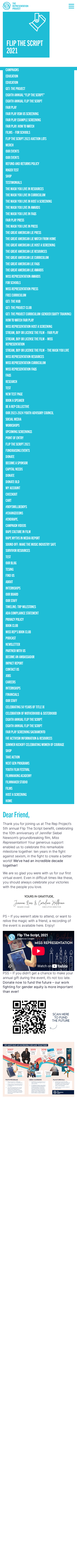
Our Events (12, 157)
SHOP (9, 750)
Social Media (13, 419)
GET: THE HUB (13, 301)
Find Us (10, 575)
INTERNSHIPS (13, 588)
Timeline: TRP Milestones (21, 606)
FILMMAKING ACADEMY (19, 775)
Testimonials (14, 182)
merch (10, 144)
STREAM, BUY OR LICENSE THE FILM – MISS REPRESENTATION (29, 341)
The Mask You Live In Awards (23, 207)
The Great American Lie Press (23, 232)
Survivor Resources (18, 550)
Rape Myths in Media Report (23, 537)
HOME (9, 800)
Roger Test (12, 169)
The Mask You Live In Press (22, 226)
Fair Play (11, 107)
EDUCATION (12, 76)
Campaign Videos (16, 525)
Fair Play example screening (23, 119)
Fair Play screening (22, 113)
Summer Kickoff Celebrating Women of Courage (35, 744)
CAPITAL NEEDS (14, 469)
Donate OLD (12, 481)
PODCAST (11, 637)
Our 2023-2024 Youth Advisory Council (30, 412)
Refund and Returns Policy (22, 163)
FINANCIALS (12, 694)
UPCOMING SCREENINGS (19, 431)
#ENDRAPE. (12, 519)
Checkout (11, 494)
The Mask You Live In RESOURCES (25, 188)
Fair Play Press (15, 220)
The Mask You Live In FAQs (21, 213)
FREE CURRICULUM (16, 295)
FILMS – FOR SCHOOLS (18, 132)
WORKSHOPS (12, 425)
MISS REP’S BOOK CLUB (18, 631)
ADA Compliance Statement (22, 613)
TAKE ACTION (13, 757)
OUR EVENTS (12, 151)
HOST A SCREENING (16, 794)
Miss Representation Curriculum (26, 362)
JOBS (8, 675)
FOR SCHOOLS (13, 282)
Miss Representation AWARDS (23, 276)
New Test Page (14, 394)
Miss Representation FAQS (21, 369)
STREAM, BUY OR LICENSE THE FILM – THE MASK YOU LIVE (37, 350)
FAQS (8, 375)
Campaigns (12, 69)
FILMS (9, 788)
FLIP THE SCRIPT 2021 (18, 444)
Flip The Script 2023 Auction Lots (26, 138)
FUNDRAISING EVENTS (18, 450)
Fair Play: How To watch (20, 126)
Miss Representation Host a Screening (29, 326)
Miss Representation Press (22, 288)
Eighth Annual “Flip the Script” (25, 94)
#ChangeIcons (14, 513)
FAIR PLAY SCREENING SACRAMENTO (25, 731)
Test (8, 387)
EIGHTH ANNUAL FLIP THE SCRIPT (24, 101)
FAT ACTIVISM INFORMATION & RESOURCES (29, 738)
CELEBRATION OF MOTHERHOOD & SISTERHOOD (31, 713)
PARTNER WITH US (15, 650)
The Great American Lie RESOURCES (26, 251)
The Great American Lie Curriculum (27, 257)
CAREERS (11, 681)
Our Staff (11, 600)
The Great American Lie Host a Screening (30, 245)
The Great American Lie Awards (24, 269)
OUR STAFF (11, 700)
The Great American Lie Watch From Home (31, 238)
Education (12, 82)
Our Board (12, 594)
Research (11, 381)
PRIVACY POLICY (15, 619)
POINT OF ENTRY (15, 437)
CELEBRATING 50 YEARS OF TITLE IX (25, 706)
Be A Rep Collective (17, 406)
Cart (8, 500)
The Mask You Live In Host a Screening (29, 201)
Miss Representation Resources (25, 356)
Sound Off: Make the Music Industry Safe (31, 544)
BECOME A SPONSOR (17, 462)
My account (13, 487)
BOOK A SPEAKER (15, 400)
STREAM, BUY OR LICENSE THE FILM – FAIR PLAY (32, 332)
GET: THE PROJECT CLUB (19, 307)
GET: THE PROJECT (15, 88)
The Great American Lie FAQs (23, 263)
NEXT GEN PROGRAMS (17, 763)
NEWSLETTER (13, 644)
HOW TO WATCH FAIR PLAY (20, 320)
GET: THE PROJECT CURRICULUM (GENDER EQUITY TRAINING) (38, 313)
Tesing (9, 569)
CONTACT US (12, 669)
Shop (9, 176)
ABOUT (9, 581)
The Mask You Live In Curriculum (25, 194)
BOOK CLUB (12, 625)
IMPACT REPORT (14, 663)
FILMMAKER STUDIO (16, 781)
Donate (10, 456)
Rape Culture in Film (18, 531)
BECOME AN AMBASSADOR (20, 656)
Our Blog (11, 562)
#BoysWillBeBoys (16, 506)
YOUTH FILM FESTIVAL (18, 769)
